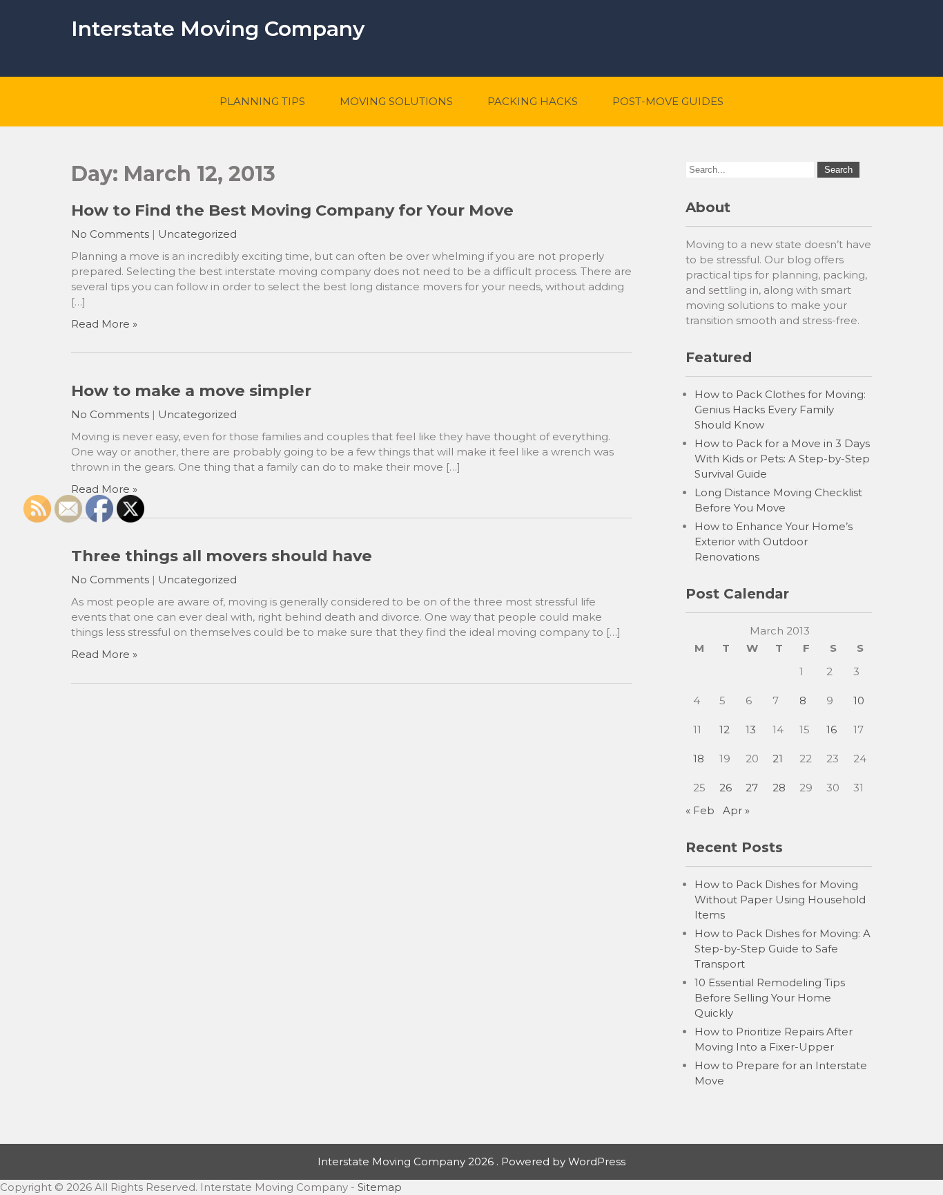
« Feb (700, 810)
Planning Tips (262, 101)
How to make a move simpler (191, 390)
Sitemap (380, 1187)
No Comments (110, 234)
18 (698, 758)
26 (725, 787)
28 (779, 787)
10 (858, 700)
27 (752, 787)
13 (751, 729)
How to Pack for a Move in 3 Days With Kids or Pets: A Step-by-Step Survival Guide (782, 458)
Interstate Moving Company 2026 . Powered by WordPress (471, 1161)
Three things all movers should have (221, 555)
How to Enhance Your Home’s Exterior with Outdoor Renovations (773, 541)
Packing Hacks (532, 101)
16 (831, 729)
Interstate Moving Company (217, 28)
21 (777, 758)
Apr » (736, 810)
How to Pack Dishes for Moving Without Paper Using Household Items (780, 899)
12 (724, 729)
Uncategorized (197, 234)
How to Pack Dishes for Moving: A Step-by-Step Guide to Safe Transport (782, 948)
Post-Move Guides (667, 101)
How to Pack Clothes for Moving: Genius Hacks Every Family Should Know (780, 409)
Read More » (104, 323)
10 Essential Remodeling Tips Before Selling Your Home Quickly (769, 997)
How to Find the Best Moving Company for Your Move (292, 210)
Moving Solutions (396, 101)
